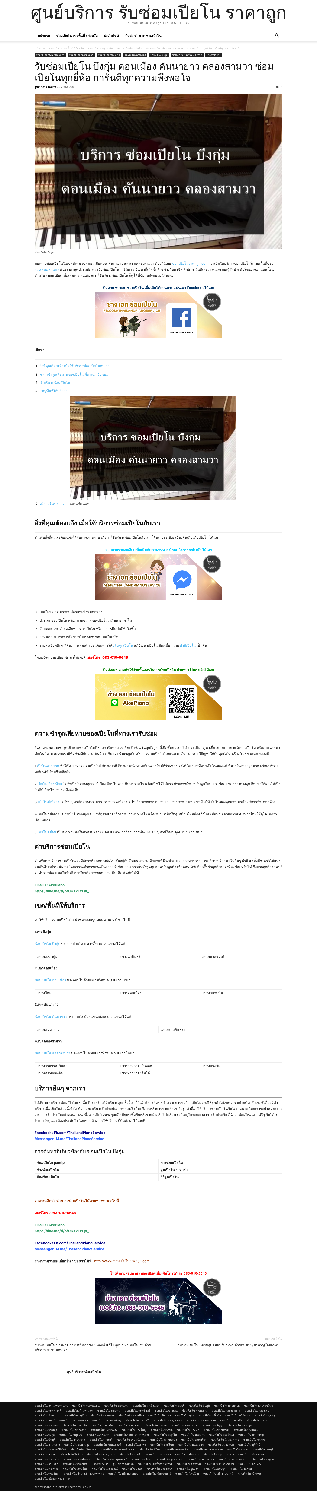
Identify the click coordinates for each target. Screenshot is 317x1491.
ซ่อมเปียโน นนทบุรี (46, 1430)
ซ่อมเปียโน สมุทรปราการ (219, 1454)
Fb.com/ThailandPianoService (79, 1132)
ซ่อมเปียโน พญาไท (165, 1435)
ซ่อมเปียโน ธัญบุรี (213, 1425)
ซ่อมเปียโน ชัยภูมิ (199, 1406)
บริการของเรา (214, 55)
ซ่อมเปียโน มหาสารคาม (208, 1449)
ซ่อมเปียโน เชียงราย (47, 1469)
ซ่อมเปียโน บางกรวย (73, 1430)
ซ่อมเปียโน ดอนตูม (108, 1410)
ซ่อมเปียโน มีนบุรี (45, 1440)
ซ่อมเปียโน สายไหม (162, 1445)
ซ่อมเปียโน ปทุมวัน (70, 1435)
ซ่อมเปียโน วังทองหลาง (225, 1440)
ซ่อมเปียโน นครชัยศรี (137, 1410)
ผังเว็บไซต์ (111, 35)
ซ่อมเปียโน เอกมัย (241, 1469)
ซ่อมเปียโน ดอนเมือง (135, 55)
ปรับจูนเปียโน (122, 645)
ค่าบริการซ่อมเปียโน (54, 382)
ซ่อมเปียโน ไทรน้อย (187, 1474)
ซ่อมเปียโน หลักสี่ (132, 1469)
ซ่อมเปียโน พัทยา (142, 1459)
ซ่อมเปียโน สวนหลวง (47, 1445)
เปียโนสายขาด (48, 766)
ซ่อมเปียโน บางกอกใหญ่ (106, 1420)
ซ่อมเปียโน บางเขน (128, 1425)
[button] (276, 36)
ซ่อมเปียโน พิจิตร (150, 1449)
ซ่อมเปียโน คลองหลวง (184, 1425)
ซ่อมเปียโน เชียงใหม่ (75, 1469)
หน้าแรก (44, 35)
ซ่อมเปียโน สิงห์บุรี (72, 1454)
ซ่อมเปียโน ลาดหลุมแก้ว (233, 1459)
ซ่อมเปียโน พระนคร (193, 1435)
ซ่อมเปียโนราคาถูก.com (190, 263)
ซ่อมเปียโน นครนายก (227, 1406)
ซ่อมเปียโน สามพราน (201, 1459)
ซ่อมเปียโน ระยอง (237, 1449)
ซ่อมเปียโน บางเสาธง (216, 1430)
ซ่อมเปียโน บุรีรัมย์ (249, 1445)
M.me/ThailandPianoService (80, 1138)
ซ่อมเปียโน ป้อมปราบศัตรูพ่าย (132, 1435)
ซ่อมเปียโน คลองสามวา (81, 55)
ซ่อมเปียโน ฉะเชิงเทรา (146, 1406)
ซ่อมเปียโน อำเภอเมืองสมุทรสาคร (84, 1474)
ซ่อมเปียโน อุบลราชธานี (219, 1464)
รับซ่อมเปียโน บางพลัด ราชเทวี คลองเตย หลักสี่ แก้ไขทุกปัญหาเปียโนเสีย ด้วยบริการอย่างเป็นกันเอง (93, 1347)
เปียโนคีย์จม (47, 832)
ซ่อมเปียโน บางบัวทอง (104, 1430)
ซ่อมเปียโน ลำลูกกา (263, 1459)
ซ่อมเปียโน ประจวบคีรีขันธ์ (51, 1449)
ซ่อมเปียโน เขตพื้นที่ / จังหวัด (77, 35)
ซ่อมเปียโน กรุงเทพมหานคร (104, 48)
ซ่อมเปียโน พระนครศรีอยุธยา (118, 1449)
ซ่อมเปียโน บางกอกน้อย (73, 1420)
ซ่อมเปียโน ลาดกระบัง (163, 1440)
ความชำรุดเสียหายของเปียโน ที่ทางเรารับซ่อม (73, 374)
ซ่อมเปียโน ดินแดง (159, 1415)
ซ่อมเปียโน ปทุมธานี (187, 1454)
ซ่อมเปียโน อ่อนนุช (215, 1469)
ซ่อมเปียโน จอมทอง (103, 1415)
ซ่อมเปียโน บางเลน (166, 1410)
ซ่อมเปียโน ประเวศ (98, 1435)
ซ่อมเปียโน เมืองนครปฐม (123, 1474)
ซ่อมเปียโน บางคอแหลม (201, 1420)
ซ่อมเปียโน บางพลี (188, 1430)
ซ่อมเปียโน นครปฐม (240, 1425)
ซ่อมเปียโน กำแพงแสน (79, 1410)
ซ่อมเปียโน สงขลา (45, 1454)
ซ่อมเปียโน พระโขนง (221, 1435)
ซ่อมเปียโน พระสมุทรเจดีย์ (111, 1459)
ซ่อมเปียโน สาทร (136, 1445)
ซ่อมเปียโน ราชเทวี (101, 1440)
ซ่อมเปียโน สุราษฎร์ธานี (101, 1454)
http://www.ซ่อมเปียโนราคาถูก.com (121, 1261)
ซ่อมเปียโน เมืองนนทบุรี (157, 1474)
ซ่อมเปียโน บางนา (258, 1420)
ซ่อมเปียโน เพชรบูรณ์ (105, 1469)
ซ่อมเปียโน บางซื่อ (231, 1420)
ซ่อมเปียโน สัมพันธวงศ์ (107, 1445)
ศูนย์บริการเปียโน (123, 1464)
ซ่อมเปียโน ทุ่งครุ (265, 1415)
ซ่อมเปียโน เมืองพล (249, 1474)
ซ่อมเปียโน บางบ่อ (162, 1430)
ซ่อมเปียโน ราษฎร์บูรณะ (131, 1440)
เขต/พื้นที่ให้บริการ (53, 391)
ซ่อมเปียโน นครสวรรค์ (48, 1410)
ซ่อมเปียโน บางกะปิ (137, 1420)
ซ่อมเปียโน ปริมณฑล (83, 1449)
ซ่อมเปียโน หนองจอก (191, 1445)
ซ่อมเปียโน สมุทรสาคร (251, 1454)
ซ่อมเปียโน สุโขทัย (131, 1454)
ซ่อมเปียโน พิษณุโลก (177, 1449)
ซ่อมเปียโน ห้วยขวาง (159, 1469)
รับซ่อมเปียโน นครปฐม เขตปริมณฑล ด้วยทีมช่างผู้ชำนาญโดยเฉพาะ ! (230, 1345)
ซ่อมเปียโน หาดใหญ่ (47, 1474)
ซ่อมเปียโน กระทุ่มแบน (86, 1406)
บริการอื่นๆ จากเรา (53, 503)
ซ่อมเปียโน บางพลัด (75, 1425)
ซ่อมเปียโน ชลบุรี (174, 1406)
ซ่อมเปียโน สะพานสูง (76, 1445)
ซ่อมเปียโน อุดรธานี (189, 1464)
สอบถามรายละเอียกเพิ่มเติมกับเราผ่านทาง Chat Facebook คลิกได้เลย (158, 549)
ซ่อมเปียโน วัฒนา (254, 1440)
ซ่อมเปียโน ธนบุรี (45, 1420)
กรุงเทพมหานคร (47, 269)
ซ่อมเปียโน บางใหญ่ (134, 1430)
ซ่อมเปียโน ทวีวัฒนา (237, 1415)
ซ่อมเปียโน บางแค (156, 1425)
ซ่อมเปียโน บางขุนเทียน (168, 1420)
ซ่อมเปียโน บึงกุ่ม (159, 55)
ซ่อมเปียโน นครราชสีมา (258, 1406)
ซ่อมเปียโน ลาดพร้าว (194, 1440)
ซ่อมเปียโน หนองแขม (221, 1445)
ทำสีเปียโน (188, 645)
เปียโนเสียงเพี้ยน (50, 784)
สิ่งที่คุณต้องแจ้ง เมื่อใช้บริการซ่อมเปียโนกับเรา (74, 366)
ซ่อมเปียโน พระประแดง (78, 1459)
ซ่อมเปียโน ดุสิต (184, 1415)
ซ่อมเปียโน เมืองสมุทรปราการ (52, 1479)
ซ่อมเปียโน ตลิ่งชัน (210, 1415)
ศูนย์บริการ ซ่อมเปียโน (47, 87)
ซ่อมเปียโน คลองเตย (257, 1410)
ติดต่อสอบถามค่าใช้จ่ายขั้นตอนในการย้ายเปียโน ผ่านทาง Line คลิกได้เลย (158, 669)
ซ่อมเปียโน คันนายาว (109, 55)
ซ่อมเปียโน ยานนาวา (72, 1440)
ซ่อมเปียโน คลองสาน (194, 1410)
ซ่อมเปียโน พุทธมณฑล (170, 1459)
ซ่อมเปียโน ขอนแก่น (116, 1406)
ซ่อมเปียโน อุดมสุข (188, 1469)
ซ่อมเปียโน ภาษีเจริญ (251, 1435)
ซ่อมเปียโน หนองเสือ (75, 1464)
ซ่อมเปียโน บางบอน (46, 1425)
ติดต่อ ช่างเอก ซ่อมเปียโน (143, 35)
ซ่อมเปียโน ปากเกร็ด (47, 1459)
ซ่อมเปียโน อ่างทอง (250, 1464)
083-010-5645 (115, 657)
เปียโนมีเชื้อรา (48, 802)
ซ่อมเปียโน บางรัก (102, 1425)
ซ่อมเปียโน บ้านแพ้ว (158, 1454)
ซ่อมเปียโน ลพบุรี (263, 1449)
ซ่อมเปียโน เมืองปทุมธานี (218, 1474)
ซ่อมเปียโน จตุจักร (76, 1415)
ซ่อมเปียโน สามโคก (46, 1464)
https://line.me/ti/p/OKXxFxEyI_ (62, 891)
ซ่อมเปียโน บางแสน (246, 1430)
